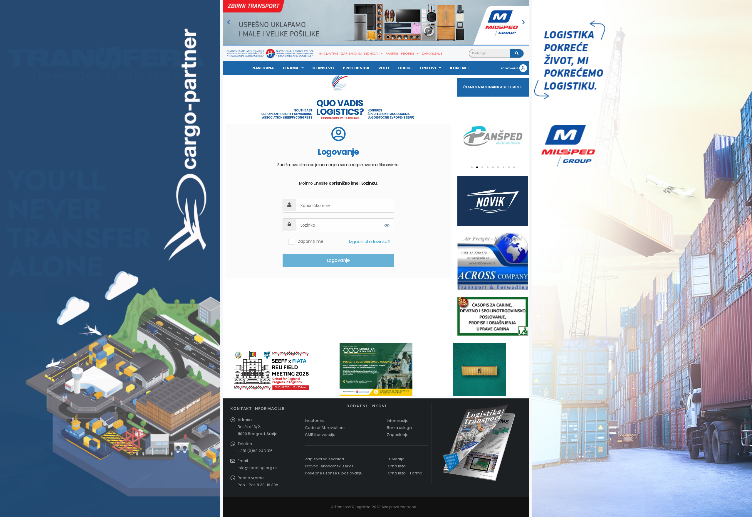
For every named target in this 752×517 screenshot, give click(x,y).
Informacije (398, 420)
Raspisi (392, 53)
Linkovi (428, 67)
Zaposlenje (432, 53)
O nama (290, 67)
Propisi (407, 53)
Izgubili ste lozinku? (369, 241)
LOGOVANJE (509, 68)
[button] (228, 22)
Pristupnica (356, 67)
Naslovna (263, 67)
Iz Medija (396, 459)
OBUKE (404, 67)
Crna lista (397, 466)
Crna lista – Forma (405, 473)
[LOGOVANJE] (523, 68)
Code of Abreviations (325, 427)
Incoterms (314, 420)
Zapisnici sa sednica (359, 53)
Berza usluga (399, 427)
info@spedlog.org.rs (257, 468)
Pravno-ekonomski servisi (330, 466)
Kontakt (459, 67)
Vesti (383, 67)
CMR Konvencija (320, 434)
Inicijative (328, 53)
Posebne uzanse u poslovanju (333, 473)
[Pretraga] (516, 53)
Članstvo (323, 67)
